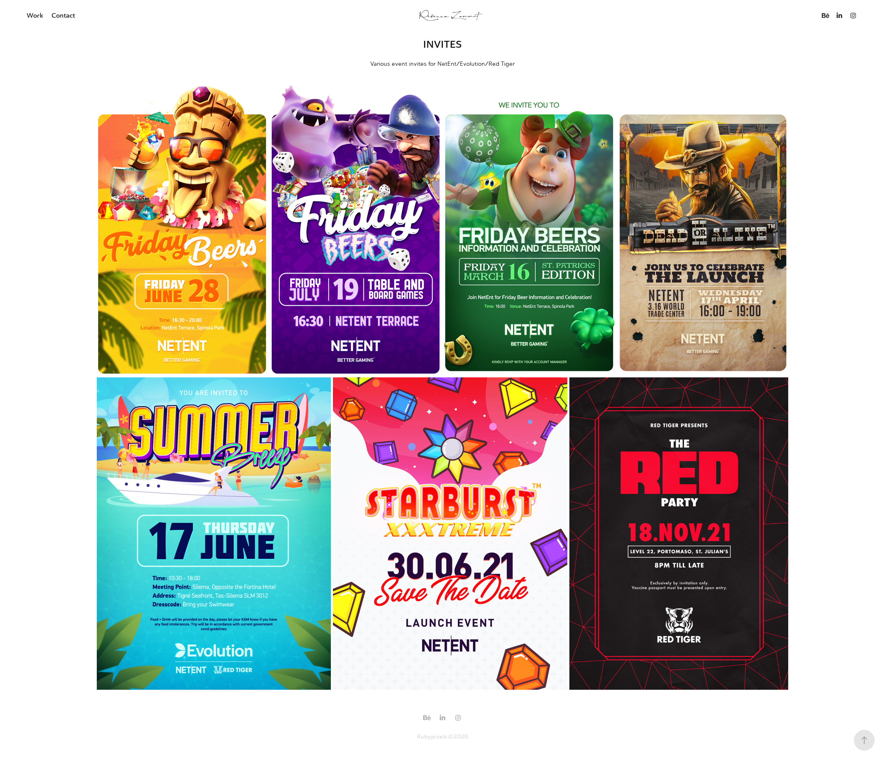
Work (35, 15)
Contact (63, 15)
